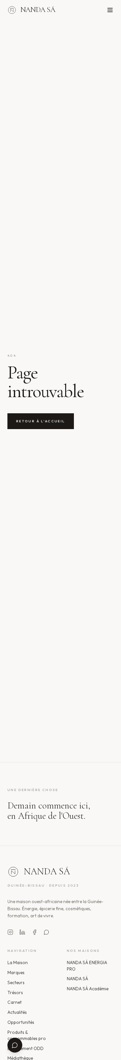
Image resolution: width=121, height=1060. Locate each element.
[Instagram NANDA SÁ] (10, 932)
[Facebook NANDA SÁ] (34, 932)
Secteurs (16, 982)
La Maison (17, 962)
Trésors (15, 992)
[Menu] (110, 10)
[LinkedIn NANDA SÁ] (22, 932)
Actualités (17, 1012)
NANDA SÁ (77, 978)
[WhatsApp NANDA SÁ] (46, 932)
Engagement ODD (25, 1048)
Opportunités (20, 1022)
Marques (16, 972)
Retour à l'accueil (40, 421)
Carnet (14, 1002)
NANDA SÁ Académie (87, 988)
